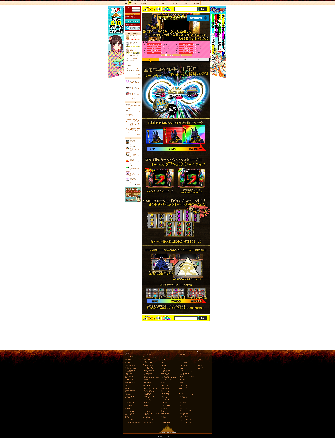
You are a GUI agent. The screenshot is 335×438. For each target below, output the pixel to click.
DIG (162, 419)
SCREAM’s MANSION (148, 365)
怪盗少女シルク (164, 361)
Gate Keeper (146, 407)
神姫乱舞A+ (182, 377)
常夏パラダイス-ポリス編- (185, 419)
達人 (126, 354)
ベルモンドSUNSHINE (130, 382)
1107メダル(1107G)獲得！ (134, 156)
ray (132, 93)
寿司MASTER (128, 394)
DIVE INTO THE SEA (147, 380)
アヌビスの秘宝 (164, 374)
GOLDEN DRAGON (165, 393)
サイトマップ (144, 435)
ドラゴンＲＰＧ (128, 399)
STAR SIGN (163, 411)
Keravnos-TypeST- (147, 384)
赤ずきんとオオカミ (184, 359)
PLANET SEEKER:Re (184, 384)
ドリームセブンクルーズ (185, 401)
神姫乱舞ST (182, 396)
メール (199, 359)
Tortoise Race (146, 371)
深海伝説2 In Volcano (184, 413)
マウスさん (132, 160)
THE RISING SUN (129, 376)
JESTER (126, 374)
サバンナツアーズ (183, 408)
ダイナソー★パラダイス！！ (131, 368)
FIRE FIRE (163, 365)
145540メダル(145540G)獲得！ (134, 89)
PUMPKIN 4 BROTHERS (166, 364)
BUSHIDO (127, 417)
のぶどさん (135, 58)
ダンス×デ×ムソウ (129, 373)
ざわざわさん (133, 141)
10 (186, 55)
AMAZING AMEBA (165, 373)
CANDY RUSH (146, 414)
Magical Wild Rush (165, 397)
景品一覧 (199, 351)
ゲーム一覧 (126, 353)
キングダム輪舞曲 (183, 362)
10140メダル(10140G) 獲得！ (134, 150)
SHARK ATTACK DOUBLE (185, 361)
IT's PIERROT (182, 368)
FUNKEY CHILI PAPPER (130, 370)
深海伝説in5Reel (165, 391)
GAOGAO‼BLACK (183, 364)
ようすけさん (133, 167)
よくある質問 (200, 367)
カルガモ (127, 364)
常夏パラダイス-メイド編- (185, 421)
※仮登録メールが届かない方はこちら (132, 24)
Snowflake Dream (147, 397)
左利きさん (135, 65)
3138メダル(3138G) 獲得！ (134, 169)
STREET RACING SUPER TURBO (132, 410)
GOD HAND (182, 354)
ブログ (199, 356)
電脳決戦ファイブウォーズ (167, 417)
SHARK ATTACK (183, 390)
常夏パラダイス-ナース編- (185, 422)
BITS (144, 408)
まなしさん (132, 43)
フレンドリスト (201, 357)
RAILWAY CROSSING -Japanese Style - (188, 357)
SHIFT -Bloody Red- (165, 405)
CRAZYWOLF (164, 368)
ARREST (163, 362)
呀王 (126, 385)
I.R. (162, 396)
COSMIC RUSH (128, 424)
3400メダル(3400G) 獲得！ (134, 143)
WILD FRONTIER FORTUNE (131, 411)
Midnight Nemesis (147, 373)
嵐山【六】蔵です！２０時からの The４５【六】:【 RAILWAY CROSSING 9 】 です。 (133, 107)
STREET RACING (165, 376)
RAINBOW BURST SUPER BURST (168, 377)
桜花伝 (181, 411)
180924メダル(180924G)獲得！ (134, 83)
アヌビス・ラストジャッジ (131, 365)
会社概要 (185, 435)
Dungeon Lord (146, 361)
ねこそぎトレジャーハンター (186, 410)
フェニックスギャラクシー (149, 367)
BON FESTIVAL (128, 397)
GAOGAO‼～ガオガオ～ (185, 374)
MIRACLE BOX (146, 359)
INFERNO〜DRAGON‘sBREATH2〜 (132, 421)
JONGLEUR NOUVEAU (148, 364)
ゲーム (125, 351)
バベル (162, 416)
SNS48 (162, 44)
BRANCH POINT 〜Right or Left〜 (150, 388)
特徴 (150, 59)
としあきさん (136, 60)
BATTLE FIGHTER (165, 367)
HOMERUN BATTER (165, 422)
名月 (126, 393)
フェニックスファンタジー (149, 419)
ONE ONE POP (146, 385)
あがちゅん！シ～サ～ (130, 413)
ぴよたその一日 (183, 402)
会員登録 (198, 18)
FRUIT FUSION (146, 394)
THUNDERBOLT (164, 371)
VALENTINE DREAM (165, 356)
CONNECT (163, 382)
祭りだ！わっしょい (184, 405)
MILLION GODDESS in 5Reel (167, 380)
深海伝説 (181, 417)
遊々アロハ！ (164, 410)
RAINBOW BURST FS (184, 373)
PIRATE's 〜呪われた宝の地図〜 (150, 370)
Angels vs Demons (129, 361)
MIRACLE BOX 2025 (129, 379)
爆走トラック (128, 414)
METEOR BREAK (128, 405)
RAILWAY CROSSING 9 (166, 387)
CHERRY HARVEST (129, 416)
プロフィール (200, 361)
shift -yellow (182, 380)
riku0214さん (133, 50)
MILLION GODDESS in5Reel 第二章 (151, 377)
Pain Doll (127, 377)
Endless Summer (147, 410)
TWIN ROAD (128, 388)
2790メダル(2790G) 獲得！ (134, 162)
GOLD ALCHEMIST (129, 380)
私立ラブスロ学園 (147, 390)
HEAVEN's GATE (164, 385)
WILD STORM (128, 384)
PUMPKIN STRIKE (129, 387)
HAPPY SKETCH (164, 407)
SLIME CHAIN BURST (130, 359)
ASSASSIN (127, 362)
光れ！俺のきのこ (165, 421)
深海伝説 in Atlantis (147, 362)
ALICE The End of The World (186, 371)
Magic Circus (146, 402)
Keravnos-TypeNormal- (148, 396)
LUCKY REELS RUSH (147, 393)
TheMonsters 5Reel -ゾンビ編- (150, 357)
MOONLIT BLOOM (129, 402)
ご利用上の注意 (150, 435)
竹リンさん (135, 55)
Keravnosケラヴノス (147, 405)
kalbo (132, 81)
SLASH (181, 356)
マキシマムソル (183, 399)
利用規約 (156, 435)
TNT (144, 404)
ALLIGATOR (146, 356)
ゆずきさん (132, 37)
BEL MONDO (164, 402)
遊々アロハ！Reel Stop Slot (131, 367)
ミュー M (182, 414)
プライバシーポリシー (162, 435)
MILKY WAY (145, 376)
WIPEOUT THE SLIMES (148, 422)
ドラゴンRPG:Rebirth (130, 371)
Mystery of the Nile (129, 396)
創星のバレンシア (147, 354)
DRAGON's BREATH (147, 382)
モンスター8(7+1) (183, 407)
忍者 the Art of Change (166, 394)
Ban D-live (127, 357)
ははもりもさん (136, 63)
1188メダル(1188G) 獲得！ (134, 181)
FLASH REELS (128, 407)
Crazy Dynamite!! (165, 388)
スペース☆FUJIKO (184, 416)
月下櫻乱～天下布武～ (166, 370)
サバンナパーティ (129, 419)
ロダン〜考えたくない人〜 (149, 391)
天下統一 (181, 370)
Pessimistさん (133, 154)
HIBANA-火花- (183, 382)
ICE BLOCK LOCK (165, 357)
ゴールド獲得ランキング (135, 98)
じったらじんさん (134, 148)
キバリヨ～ (163, 401)
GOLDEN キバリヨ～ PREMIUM (187, 404)
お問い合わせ (200, 368)
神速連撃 (163, 384)
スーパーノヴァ (164, 354)
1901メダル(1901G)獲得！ (134, 175)
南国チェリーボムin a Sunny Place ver (188, 394)
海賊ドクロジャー (147, 374)
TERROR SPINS (146, 411)
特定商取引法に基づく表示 (178, 435)
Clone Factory (164, 404)
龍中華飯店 (145, 379)
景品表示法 (170, 435)
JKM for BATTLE (183, 397)
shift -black (182, 379)
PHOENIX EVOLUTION (148, 368)
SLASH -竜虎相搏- (147, 401)
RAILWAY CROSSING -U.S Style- (187, 376)
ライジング (182, 367)
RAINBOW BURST (183, 385)
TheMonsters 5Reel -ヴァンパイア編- (151, 413)
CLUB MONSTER (165, 408)
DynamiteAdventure (129, 404)
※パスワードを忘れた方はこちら (131, 17)
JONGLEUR (163, 390)
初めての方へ (200, 365)
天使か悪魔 (127, 408)
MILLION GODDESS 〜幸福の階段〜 (133, 422)
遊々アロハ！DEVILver (166, 379)
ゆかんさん (132, 173)
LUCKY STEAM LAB (129, 401)
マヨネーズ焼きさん (134, 179)
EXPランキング (137, 74)
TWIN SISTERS (146, 417)
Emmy (132, 87)
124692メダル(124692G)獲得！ (134, 95)
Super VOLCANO (165, 413)
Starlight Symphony (147, 387)
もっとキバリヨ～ (147, 416)
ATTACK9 (163, 359)
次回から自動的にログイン (132, 16)
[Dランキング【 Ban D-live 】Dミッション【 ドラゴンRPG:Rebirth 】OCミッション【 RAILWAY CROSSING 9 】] (133, 113)
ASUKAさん (135, 68)
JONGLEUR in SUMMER (130, 356)
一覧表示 (138, 134)
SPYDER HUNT (146, 399)
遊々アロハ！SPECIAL (166, 399)
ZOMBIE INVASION (184, 365)
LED (162, 414)
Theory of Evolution (147, 421)
